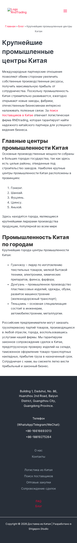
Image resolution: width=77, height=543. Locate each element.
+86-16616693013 (38, 431)
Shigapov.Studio (38, 528)
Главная (10, 26)
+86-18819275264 (38, 437)
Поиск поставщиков (38, 476)
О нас (38, 450)
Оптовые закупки (38, 482)
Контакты (38, 456)
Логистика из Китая (38, 470)
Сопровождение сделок (38, 488)
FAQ (38, 501)
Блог (21, 26)
